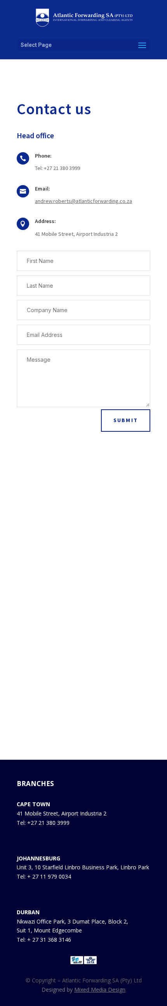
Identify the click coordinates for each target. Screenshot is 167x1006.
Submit (125, 420)
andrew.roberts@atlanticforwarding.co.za (83, 200)
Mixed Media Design (99, 989)
